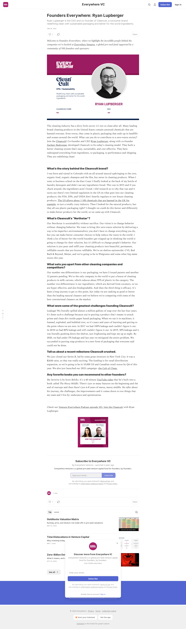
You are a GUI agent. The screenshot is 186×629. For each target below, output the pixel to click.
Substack (80, 623)
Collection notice (109, 611)
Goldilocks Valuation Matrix (63, 519)
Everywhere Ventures (84, 44)
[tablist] (54, 512)
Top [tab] (49, 512)
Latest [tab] (56, 512)
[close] (117, 543)
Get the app (105, 617)
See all (52, 572)
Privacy (91, 611)
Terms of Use (105, 584)
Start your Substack (86, 617)
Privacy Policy (112, 587)
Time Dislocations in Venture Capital (68, 537)
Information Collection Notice (92, 587)
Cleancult (61, 141)
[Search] (149, 4)
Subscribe (165, 4)
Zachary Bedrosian (57, 145)
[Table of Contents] (3, 314)
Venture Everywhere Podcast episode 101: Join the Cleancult (91, 407)
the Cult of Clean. (107, 368)
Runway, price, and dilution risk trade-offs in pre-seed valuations (75, 522)
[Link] (43, 168)
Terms (98, 611)
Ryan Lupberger (99, 141)
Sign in (178, 4)
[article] (93, 524)
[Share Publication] (154, 4)
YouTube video (105, 380)
